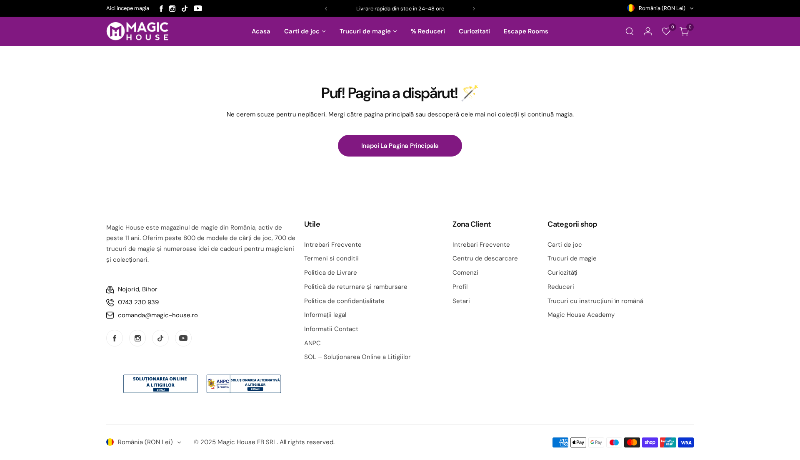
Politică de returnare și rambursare (356, 287)
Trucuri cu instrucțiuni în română (595, 301)
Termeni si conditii (331, 258)
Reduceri (561, 287)
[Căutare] (629, 31)
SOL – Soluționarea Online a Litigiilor (357, 357)
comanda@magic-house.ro (158, 315)
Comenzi (465, 272)
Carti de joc (565, 244)
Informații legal (325, 315)
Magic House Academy (581, 315)
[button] (326, 9)
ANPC (312, 343)
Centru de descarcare (485, 258)
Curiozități (563, 272)
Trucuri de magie (572, 258)
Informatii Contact (331, 329)
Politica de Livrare (330, 272)
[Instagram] (172, 8)
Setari (461, 301)
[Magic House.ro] (137, 31)
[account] (648, 31)
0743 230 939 (138, 302)
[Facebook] (161, 8)
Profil (460, 287)
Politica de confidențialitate (344, 301)
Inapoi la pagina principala (400, 146)
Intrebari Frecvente (333, 244)
